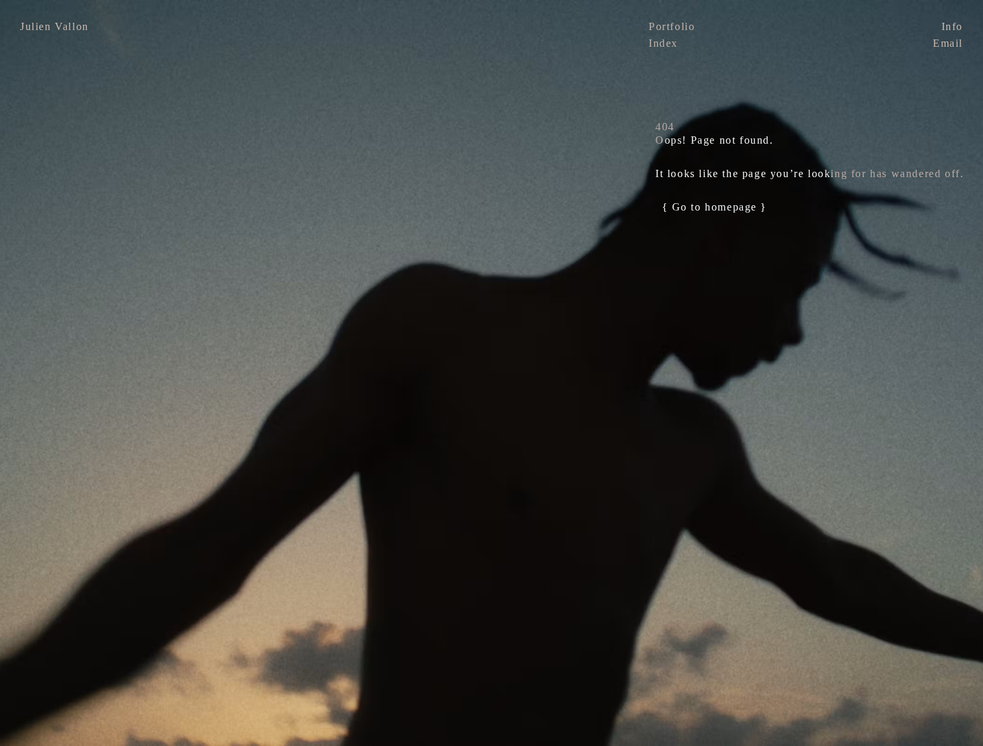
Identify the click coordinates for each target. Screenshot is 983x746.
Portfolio (672, 26)
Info (952, 26)
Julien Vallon (54, 26)
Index (663, 43)
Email (948, 43)
